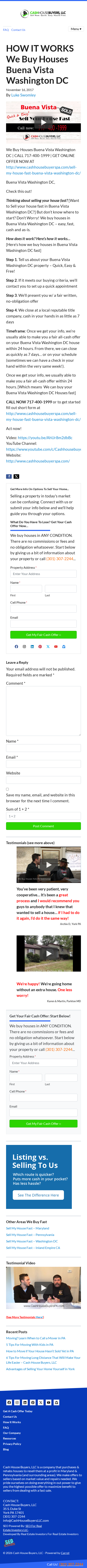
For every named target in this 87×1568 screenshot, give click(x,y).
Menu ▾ (76, 29)
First (13, 595)
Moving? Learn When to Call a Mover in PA (35, 1338)
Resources (9, 1438)
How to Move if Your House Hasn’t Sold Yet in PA (40, 1351)
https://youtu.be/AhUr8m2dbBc (45, 437)
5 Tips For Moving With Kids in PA (29, 1344)
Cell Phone (18, 602)
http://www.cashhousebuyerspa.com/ (38, 461)
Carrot (65, 1553)
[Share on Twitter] (16, 476)
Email (14, 617)
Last (47, 595)
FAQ (6, 29)
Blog (6, 1449)
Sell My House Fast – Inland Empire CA (33, 1248)
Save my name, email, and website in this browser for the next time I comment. (40, 798)
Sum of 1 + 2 (17, 809)
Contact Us (18, 29)
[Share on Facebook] (9, 476)
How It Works (12, 1422)
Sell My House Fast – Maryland (27, 1228)
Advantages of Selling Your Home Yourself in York (40, 1369)
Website (13, 773)
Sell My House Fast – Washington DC (32, 1241)
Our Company (12, 1433)
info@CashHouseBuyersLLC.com (26, 1520)
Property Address (23, 567)
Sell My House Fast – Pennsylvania (30, 1235)
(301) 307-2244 (59, 558)
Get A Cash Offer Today (17, 1411)
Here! (39, 1317)
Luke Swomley (23, 95)
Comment (15, 683)
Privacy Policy (12, 1444)
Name (15, 582)
